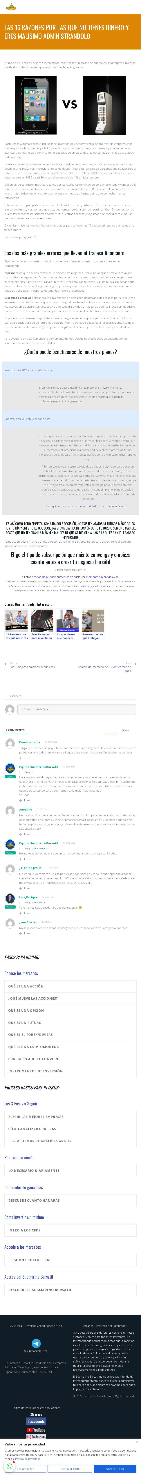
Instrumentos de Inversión (35, 1071)
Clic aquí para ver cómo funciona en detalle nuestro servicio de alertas (87, 506)
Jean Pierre (39, 902)
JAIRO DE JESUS (42, 848)
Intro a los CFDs (24, 1230)
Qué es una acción (26, 986)
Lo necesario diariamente (34, 1171)
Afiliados (89, 1326)
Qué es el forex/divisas (30, 1035)
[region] (70, 1457)
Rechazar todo (70, 1468)
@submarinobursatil (36, 1351)
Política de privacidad (28, 1459)
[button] (9, 1466)
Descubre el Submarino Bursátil (40, 1290)
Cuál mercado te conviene (34, 1059)
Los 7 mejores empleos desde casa (32, 665)
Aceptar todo (115, 1468)
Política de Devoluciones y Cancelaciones (36, 1408)
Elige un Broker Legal (29, 1260)
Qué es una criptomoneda (33, 1047)
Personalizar (25, 1468)
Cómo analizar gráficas (32, 1129)
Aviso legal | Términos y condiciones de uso (36, 1326)
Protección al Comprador (111, 1326)
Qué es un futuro (25, 1023)
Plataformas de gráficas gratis (39, 1141)
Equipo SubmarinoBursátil (38, 767)
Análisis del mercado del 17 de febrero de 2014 (104, 669)
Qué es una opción (26, 1010)
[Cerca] (137, 1442)
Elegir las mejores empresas (36, 1117)
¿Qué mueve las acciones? (33, 998)
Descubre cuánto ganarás (34, 1200)
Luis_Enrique (28, 897)
